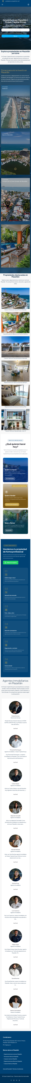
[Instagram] (14, 1080)
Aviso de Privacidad (7, 1068)
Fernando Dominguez (15, 750)
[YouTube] (17, 1080)
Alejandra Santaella (15, 815)
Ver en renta (9, 530)
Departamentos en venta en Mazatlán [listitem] (13, 1054)
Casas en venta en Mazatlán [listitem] (10, 1059)
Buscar (15, 36)
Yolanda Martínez (15, 849)
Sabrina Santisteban (15, 1010)
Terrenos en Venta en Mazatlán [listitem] (11, 1056)
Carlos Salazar (15, 783)
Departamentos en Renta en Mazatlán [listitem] (13, 1061)
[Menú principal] (2, 4)
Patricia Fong (15, 883)
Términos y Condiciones (18, 1068)
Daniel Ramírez (15, 978)
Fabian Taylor (15, 944)
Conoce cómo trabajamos (12, 504)
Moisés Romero (15, 716)
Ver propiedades (10, 478)
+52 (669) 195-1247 (15, 1)
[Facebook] (11, 1080)
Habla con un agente (12, 562)
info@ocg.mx (7, 1044)
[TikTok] (19, 1080)
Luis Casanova (15, 910)
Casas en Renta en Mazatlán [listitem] (10, 1063)
